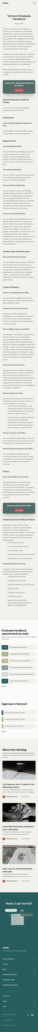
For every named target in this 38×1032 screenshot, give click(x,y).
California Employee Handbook (20, 661)
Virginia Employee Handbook (19, 654)
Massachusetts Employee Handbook (22, 674)
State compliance (8, 959)
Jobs (4, 1006)
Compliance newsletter (10, 985)
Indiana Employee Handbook (19, 681)
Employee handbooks (10, 974)
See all (4, 686)
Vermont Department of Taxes (15, 719)
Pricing (5, 964)
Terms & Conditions (9, 1025)
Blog (4, 969)
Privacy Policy (7, 1020)
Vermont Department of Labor (15, 712)
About (5, 1001)
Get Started (19, 90)
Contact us (6, 996)
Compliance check (9, 980)
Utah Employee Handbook (18, 647)
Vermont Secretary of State (14, 726)
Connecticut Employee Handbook (21, 667)
